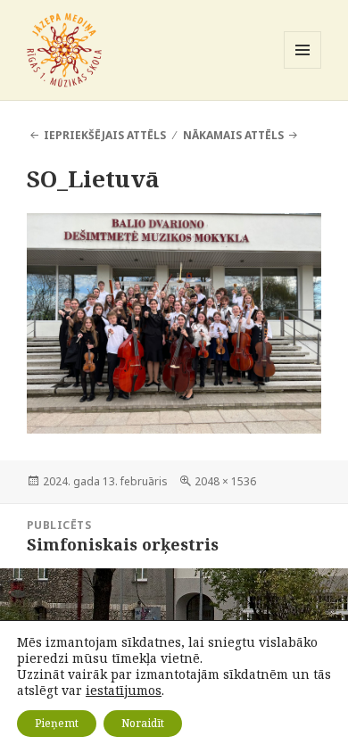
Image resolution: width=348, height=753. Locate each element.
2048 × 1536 (225, 481)
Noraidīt (142, 723)
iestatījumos (124, 691)
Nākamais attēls (233, 135)
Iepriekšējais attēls (105, 135)
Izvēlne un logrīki (303, 68)
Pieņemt (57, 723)
